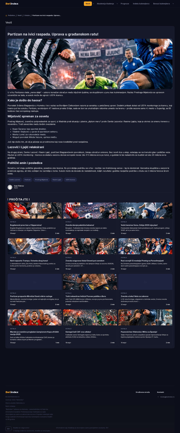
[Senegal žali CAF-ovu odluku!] (90, 317)
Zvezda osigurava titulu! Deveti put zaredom (85, 261)
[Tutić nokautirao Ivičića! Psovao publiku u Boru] (90, 282)
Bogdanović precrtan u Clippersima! (26, 225)
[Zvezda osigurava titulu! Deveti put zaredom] (90, 246)
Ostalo (13, 222)
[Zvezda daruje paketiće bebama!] (90, 211)
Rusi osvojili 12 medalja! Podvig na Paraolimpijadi (142, 261)
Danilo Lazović (14, 180)
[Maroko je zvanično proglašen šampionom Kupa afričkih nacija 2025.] (35, 317)
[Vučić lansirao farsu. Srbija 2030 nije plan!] (145, 211)
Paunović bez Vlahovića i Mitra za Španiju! (139, 332)
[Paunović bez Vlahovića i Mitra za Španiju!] (145, 317)
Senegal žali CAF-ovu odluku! (78, 332)
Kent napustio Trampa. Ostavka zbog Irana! (29, 261)
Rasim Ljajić (57, 180)
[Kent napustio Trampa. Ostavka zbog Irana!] (35, 246)
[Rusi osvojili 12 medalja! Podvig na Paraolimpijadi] (145, 246)
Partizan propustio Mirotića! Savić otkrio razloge (31, 296)
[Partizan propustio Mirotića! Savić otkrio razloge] (35, 282)
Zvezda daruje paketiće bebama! (80, 225)
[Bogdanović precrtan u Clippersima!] (35, 211)
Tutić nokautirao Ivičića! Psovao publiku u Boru (86, 296)
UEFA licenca (70, 180)
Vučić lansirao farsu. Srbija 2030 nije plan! (139, 225)
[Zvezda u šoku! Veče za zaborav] (145, 282)
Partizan (27, 180)
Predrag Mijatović (41, 180)
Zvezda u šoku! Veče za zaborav (134, 296)
